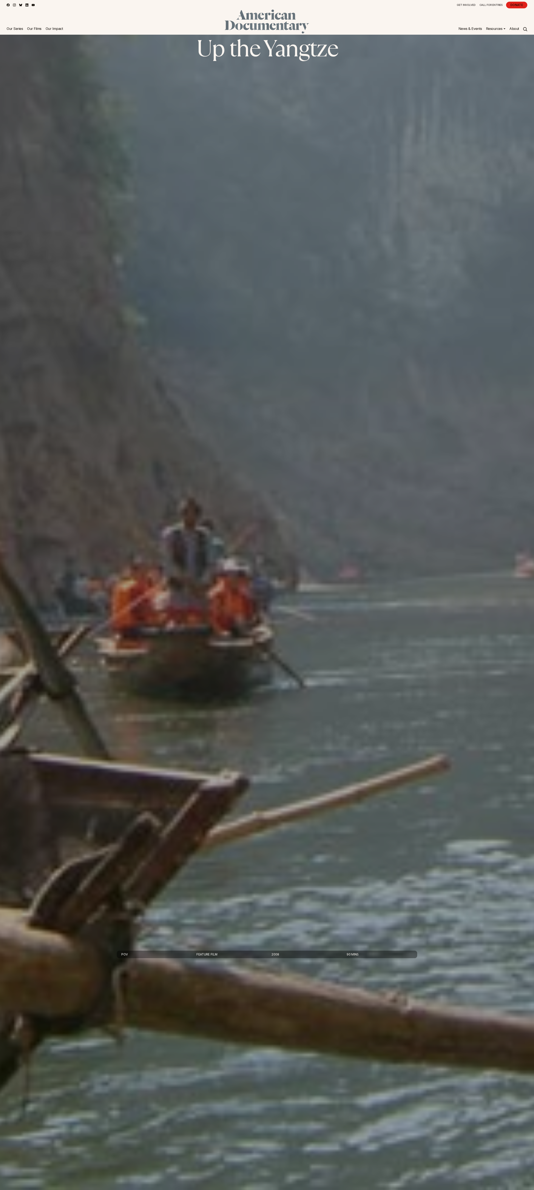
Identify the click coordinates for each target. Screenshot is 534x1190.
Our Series (15, 29)
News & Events (470, 29)
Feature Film (206, 954)
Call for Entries (491, 4)
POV (124, 954)
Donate (516, 5)
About (514, 29)
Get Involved (466, 4)
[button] (496, 28)
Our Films (34, 29)
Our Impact (54, 29)
